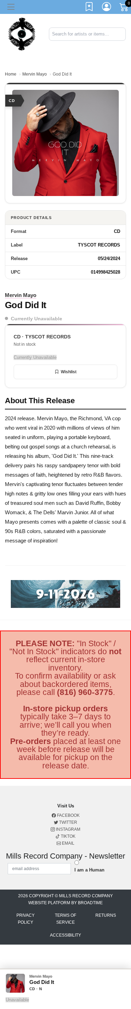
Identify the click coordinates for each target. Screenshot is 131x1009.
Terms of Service (65, 919)
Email (67, 843)
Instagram (67, 829)
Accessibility (65, 935)
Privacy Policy (25, 919)
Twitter (67, 822)
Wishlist (69, 371)
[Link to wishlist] (89, 8)
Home (10, 74)
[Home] (21, 33)
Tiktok (67, 836)
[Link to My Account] (107, 8)
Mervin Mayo (34, 74)
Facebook (68, 815)
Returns (105, 915)
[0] (124, 8)
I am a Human (89, 870)
